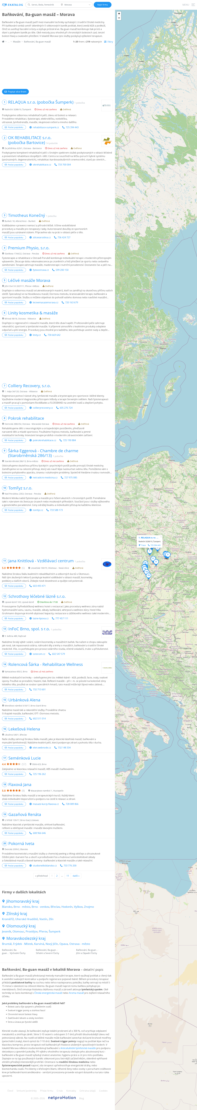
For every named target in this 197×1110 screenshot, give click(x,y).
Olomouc (18, 931)
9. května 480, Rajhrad (15, 636)
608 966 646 (39, 833)
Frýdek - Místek (23, 944)
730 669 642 (54, 335)
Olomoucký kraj (21, 926)
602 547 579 (58, 653)
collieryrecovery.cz (43, 407)
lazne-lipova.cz (40, 618)
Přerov (43, 931)
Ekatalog (15, 5)
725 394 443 (72, 127)
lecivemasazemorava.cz (45, 302)
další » (76, 875)
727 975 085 (70, 477)
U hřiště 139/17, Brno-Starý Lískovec (22, 820)
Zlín (51, 919)
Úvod (10, 1090)
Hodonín (67, 907)
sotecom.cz (39, 653)
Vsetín (43, 919)
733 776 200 (70, 865)
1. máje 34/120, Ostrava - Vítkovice (21, 391)
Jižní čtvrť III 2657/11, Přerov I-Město (22, 286)
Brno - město (22, 907)
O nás (60, 1090)
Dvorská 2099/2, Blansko (16, 849)
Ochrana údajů (87, 1090)
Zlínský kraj (16, 913)
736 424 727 (64, 237)
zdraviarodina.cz (42, 237)
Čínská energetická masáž (48, 992)
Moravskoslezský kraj (26, 938)
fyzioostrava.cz (41, 269)
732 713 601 (39, 689)
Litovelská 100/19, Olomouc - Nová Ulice (50, 568)
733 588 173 (56, 510)
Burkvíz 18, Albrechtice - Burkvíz (20, 221)
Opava (63, 944)
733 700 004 (64, 164)
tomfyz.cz (38, 510)
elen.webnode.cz (42, 747)
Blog (81, 1098)
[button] (149, 551)
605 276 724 (66, 407)
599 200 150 (62, 269)
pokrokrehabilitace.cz (44, 440)
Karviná (39, 944)
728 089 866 (72, 804)
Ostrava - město (79, 944)
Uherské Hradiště (26, 919)
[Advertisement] (57, 65)
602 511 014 (39, 718)
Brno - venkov (40, 907)
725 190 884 (69, 440)
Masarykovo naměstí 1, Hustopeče (47, 790)
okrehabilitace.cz (42, 164)
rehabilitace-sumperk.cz (46, 127)
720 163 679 (71, 302)
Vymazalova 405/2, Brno (16, 671)
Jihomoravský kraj (22, 901)
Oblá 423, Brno (39, 764)
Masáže (16, 41)
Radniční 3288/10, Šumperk (18, 109)
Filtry (110, 41)
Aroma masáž (76, 992)
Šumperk (54, 931)
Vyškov (78, 907)
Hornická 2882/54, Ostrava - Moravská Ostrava (27, 424)
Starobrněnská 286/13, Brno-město (21, 461)
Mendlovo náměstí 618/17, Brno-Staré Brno (25, 705)
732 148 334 (64, 747)
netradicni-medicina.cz (45, 477)
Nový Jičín (52, 944)
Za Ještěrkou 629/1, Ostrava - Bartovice (23, 148)
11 (67, 875)
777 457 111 (61, 618)
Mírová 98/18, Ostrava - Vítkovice (20, 318)
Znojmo (89, 907)
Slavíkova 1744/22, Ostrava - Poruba (22, 253)
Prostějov (31, 931)
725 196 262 (39, 774)
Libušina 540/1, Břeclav (16, 734)
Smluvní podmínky (27, 1090)
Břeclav (55, 907)
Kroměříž (8, 919)
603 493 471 (39, 585)
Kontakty (71, 1090)
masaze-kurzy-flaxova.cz (46, 804)
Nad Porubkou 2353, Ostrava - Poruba (23, 493)
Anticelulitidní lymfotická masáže (78, 1048)
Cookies (103, 1090)
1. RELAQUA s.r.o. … (148, 537)
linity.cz (37, 335)
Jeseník (6, 931)
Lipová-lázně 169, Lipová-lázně (19, 602)
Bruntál (7, 944)
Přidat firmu (46, 1090)
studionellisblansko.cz (45, 865)
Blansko (7, 907)
